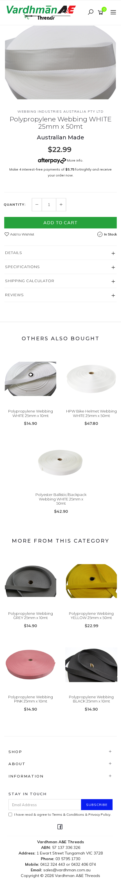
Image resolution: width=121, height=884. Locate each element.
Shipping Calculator (29, 280)
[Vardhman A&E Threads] (42, 12)
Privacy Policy (99, 814)
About (17, 763)
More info (74, 160)
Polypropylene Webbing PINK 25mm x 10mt (30, 699)
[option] (60, 62)
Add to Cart (60, 222)
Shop (15, 751)
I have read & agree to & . (62, 814)
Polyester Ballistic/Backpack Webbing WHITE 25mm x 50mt (60, 499)
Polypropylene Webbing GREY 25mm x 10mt (30, 615)
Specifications (22, 266)
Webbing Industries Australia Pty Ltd (60, 111)
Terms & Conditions (68, 814)
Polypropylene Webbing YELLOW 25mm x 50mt (91, 615)
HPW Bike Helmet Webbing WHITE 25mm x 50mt (91, 413)
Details (13, 252)
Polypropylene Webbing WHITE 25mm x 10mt (30, 413)
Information (26, 776)
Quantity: (15, 204)
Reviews (14, 295)
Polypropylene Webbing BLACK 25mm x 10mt (91, 699)
